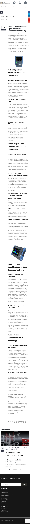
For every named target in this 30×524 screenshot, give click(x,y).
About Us (3, 496)
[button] (9, 469)
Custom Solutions (5, 495)
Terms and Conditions (6, 491)
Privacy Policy (4, 492)
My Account (3, 508)
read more (8, 466)
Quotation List (4, 498)
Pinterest (23, 422)
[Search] (25, 7)
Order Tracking (4, 511)
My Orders (3, 510)
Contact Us (3, 501)
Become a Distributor (5, 499)
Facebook (14, 422)
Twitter (16, 422)
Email (25, 422)
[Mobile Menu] (1, 12)
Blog (11, 420)
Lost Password (4, 513)
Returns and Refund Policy (7, 494)
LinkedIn (19, 422)
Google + (21, 422)
